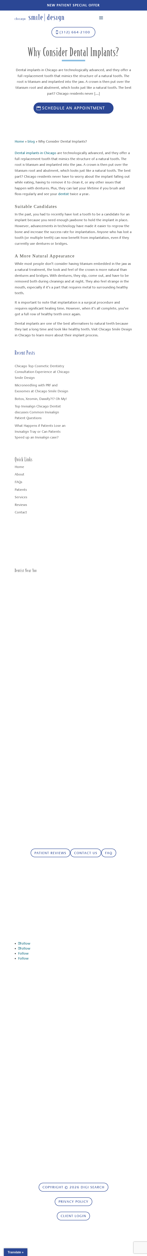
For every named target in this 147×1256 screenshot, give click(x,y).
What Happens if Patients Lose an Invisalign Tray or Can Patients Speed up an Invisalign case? (40, 431)
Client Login (73, 1216)
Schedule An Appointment (73, 108)
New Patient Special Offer (73, 5)
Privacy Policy (73, 1201)
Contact (21, 512)
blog (31, 141)
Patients (21, 490)
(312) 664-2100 (75, 32)
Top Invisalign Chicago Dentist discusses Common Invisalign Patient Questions (38, 412)
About (19, 474)
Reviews (21, 505)
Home (19, 141)
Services (21, 497)
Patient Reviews (50, 853)
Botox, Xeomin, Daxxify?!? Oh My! (41, 399)
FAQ (108, 853)
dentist (63, 194)
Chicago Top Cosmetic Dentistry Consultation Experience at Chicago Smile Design (42, 372)
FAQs (18, 482)
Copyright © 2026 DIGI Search (73, 1187)
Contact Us (85, 853)
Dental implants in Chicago (35, 153)
